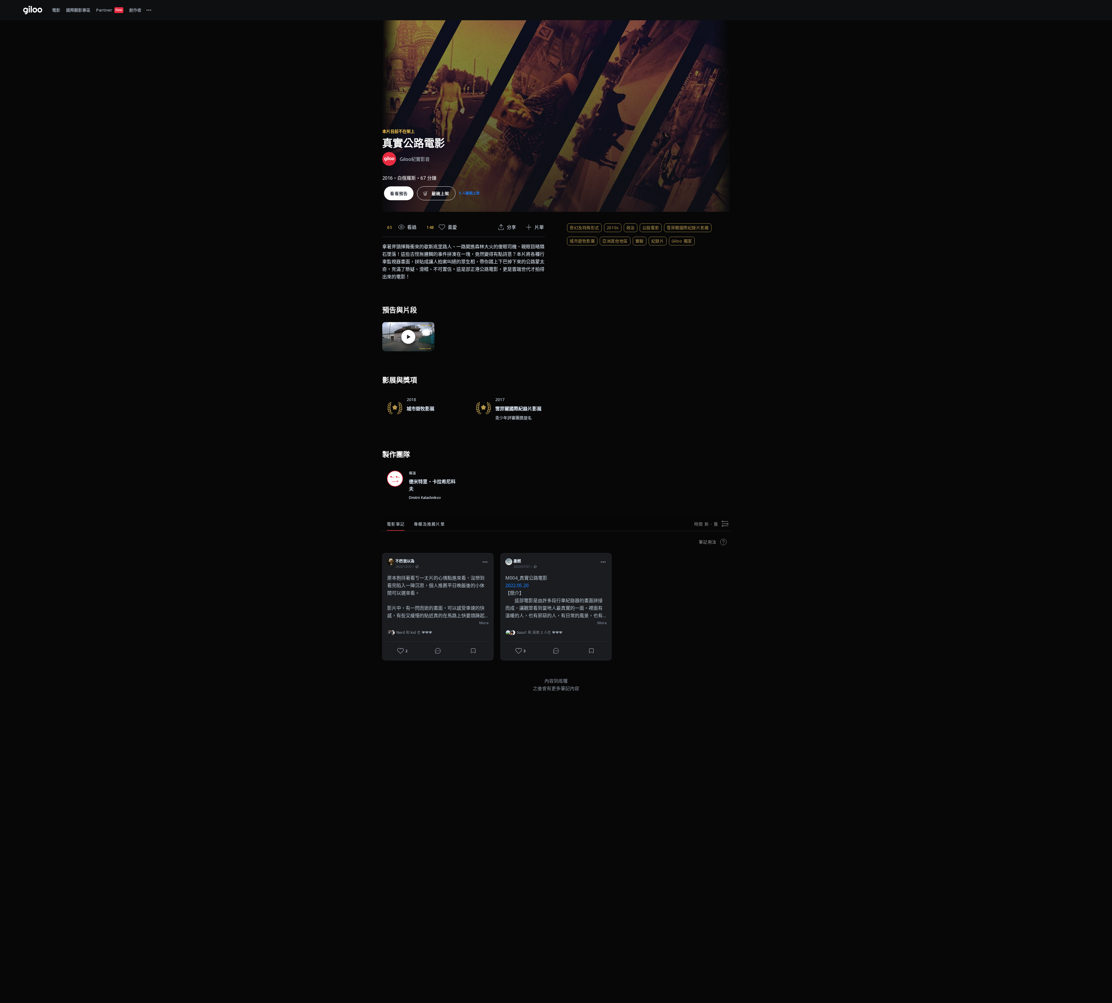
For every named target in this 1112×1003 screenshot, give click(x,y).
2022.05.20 (516, 585)
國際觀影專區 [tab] (78, 10)
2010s (613, 227)
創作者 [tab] (135, 10)
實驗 (639, 241)
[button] (485, 561)
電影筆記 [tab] (396, 524)
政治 (630, 227)
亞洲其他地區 (615, 241)
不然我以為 (404, 560)
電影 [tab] (56, 10)
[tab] (148, 10)
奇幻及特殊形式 (584, 227)
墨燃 (517, 560)
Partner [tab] (109, 10)
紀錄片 (657, 241)
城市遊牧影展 (582, 241)
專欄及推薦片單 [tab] (429, 524)
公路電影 (650, 227)
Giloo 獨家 (682, 241)
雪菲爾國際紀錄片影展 (688, 227)
